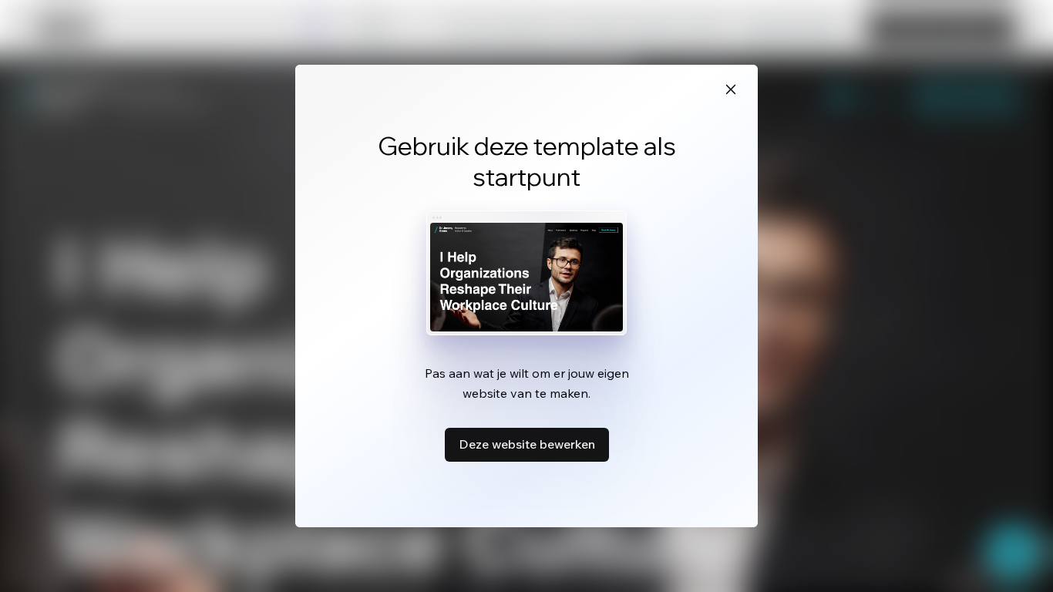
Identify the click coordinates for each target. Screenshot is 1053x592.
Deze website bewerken (527, 444)
